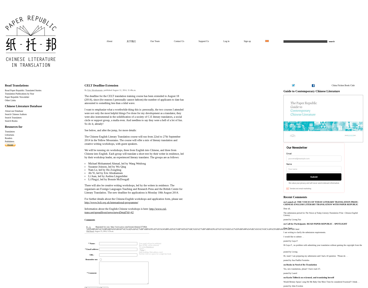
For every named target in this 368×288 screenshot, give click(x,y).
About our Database (14, 111)
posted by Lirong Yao (292, 220)
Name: (92, 244)
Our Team (155, 41)
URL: (92, 255)
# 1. (88, 227)
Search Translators (13, 117)
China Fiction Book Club (343, 85)
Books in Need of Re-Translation (301, 265)
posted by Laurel (290, 273)
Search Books (11, 121)
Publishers (9, 141)
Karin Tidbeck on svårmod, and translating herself (310, 277)
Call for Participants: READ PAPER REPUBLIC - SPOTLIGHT (316, 224)
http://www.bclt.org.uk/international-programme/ (111, 202)
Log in (226, 41)
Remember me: (92, 260)
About (109, 41)
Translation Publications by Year (19, 93)
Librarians (9, 135)
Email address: (92, 249)
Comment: (92, 273)
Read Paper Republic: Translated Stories (23, 90)
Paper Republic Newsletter (17, 97)
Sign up (247, 41)
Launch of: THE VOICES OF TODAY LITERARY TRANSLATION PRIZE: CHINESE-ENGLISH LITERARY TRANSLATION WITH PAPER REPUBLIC (320, 203)
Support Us (204, 41)
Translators (10, 131)
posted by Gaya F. (290, 241)
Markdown (150, 247)
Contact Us (179, 41)
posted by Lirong (290, 252)
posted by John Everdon (293, 286)
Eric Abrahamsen (94, 90)
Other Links (10, 100)
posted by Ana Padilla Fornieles (296, 260)
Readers (8, 138)
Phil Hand (90, 231)
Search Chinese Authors (16, 114)
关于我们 (131, 41)
